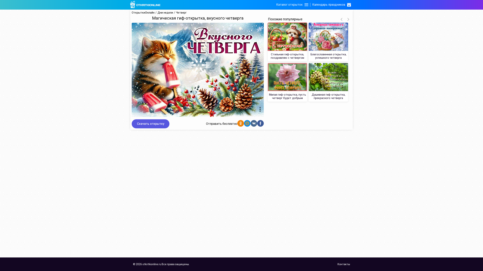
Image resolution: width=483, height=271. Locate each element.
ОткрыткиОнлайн (143, 12)
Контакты (344, 264)
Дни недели (165, 12)
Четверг (181, 12)
